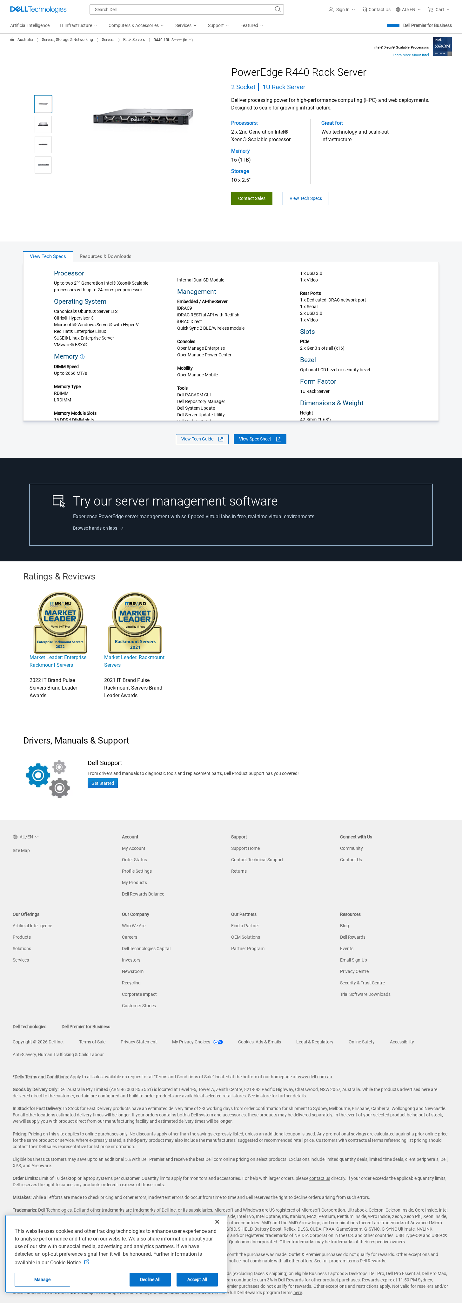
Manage (42, 1279)
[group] (143, 120)
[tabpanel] (231, 341)
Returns (239, 871)
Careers (129, 937)
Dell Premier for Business (427, 25)
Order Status (134, 859)
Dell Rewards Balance (143, 893)
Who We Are (133, 925)
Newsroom (133, 971)
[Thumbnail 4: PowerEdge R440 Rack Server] (43, 165)
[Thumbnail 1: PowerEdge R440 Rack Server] (43, 104)
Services (21, 959)
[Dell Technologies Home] (38, 9)
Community (351, 848)
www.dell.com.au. (315, 1076)
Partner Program (247, 948)
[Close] (217, 1222)
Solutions (22, 948)
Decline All (150, 1279)
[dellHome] (13, 40)
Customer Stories (139, 1005)
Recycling (131, 982)
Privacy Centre (354, 971)
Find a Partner (245, 925)
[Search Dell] (278, 9)
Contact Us (351, 859)
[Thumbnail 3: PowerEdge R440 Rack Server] (43, 144)
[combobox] (187, 9)
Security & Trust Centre (362, 982)
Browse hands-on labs (95, 528)
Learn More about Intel (411, 55)
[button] (343, 9)
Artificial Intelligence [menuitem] (30, 25)
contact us (319, 1178)
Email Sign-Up (353, 959)
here (297, 1292)
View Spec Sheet (255, 438)
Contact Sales (251, 198)
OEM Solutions (245, 937)
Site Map (21, 850)
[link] (376, 9)
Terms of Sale (92, 1041)
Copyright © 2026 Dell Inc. (38, 1041)
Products (22, 937)
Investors (131, 959)
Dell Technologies (29, 1026)
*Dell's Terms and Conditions (40, 1076)
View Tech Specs (306, 198)
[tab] (48, 256)
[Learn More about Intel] (442, 46)
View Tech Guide (197, 438)
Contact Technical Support (257, 859)
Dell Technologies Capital (146, 948)
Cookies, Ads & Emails (259, 1041)
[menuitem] (79, 25)
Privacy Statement (139, 1041)
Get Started (102, 783)
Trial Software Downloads (365, 994)
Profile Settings (137, 871)
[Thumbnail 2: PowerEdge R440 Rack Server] (43, 124)
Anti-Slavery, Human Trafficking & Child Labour (58, 1054)
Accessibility (402, 1041)
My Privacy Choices (191, 1041)
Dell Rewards (352, 937)
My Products (134, 882)
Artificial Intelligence (32, 925)
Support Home (245, 848)
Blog (344, 925)
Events (346, 948)
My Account (133, 848)
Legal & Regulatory (314, 1041)
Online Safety (362, 1041)
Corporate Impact (139, 994)
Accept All (197, 1279)
